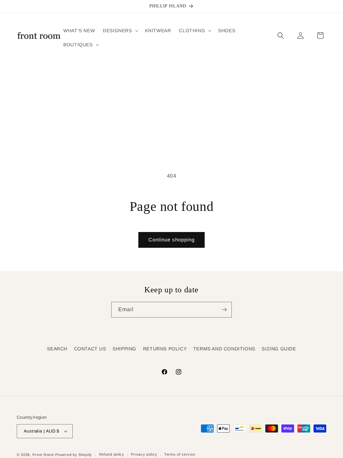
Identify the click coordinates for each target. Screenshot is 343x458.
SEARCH (57, 348)
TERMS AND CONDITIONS (224, 348)
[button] (120, 30)
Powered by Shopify (73, 455)
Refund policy (111, 454)
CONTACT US (90, 348)
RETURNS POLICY (165, 348)
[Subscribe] (224, 310)
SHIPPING (124, 348)
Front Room (43, 455)
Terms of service (179, 454)
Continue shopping (171, 239)
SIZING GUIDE (279, 348)
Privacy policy (144, 454)
